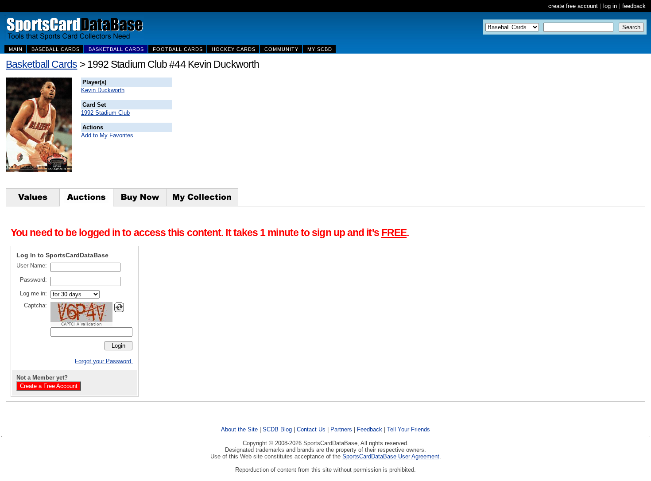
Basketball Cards (41, 64)
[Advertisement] (332, 133)
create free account (573, 6)
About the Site (239, 429)
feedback (634, 6)
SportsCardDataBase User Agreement (390, 456)
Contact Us (311, 429)
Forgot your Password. (104, 361)
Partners (341, 429)
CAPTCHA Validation (81, 324)
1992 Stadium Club (105, 112)
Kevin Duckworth (102, 90)
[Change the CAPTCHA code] (119, 307)
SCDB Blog (277, 429)
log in (610, 6)
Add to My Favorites (107, 135)
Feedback (369, 429)
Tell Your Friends (408, 429)
